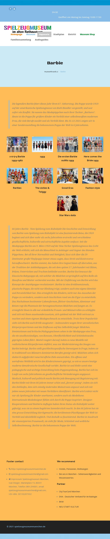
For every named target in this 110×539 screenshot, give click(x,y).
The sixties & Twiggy (42, 190)
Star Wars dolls (67, 215)
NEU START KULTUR (69, 506)
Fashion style (93, 188)
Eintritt (72, 34)
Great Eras (67, 188)
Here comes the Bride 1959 (93, 158)
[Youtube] (14, 8)
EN (53, 12)
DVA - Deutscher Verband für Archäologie (78, 496)
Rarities (17, 188)
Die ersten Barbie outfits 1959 (67, 158)
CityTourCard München (69, 491)
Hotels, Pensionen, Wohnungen (73, 469)
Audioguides (41, 39)
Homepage (16, 34)
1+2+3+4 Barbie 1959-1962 (17, 158)
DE (56, 12)
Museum (30, 34)
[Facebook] (10, 8)
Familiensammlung (21, 39)
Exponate (44, 34)
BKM (61, 501)
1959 (42, 156)
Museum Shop (87, 34)
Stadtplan (58, 34)
